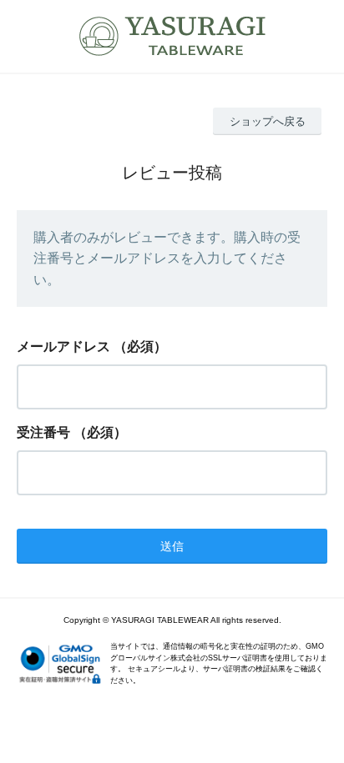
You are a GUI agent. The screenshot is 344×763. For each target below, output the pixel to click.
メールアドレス (63, 346)
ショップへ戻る (268, 121)
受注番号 (43, 432)
